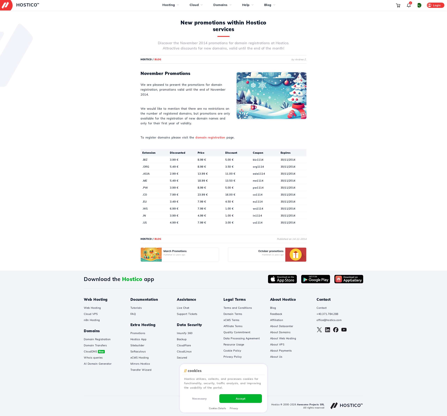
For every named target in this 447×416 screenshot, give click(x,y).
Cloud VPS (91, 314)
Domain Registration (97, 339)
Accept (241, 398)
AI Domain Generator (98, 363)
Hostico (146, 59)
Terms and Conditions (238, 307)
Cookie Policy (232, 350)
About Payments (281, 350)
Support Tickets (187, 314)
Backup (181, 339)
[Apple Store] (282, 282)
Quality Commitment (237, 332)
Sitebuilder (137, 345)
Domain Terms (233, 314)
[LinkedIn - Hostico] (327, 331)
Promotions (137, 333)
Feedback (276, 314)
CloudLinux (184, 351)
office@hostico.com (329, 320)
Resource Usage (234, 344)
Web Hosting (92, 307)
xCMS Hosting (139, 357)
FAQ (133, 314)
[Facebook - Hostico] (336, 331)
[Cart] (398, 5)
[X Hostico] (319, 331)
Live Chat (183, 307)
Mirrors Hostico (140, 363)
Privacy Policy (233, 356)
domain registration (210, 137)
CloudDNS (94, 351)
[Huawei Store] (348, 282)
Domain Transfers (95, 345)
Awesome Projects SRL (310, 404)
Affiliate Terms (233, 326)
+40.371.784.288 (327, 314)
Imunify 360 (185, 333)
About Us (276, 356)
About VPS (277, 344)
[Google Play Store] (315, 282)
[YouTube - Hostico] (344, 331)
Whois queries (93, 357)
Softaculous (138, 351)
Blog (273, 307)
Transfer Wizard (141, 369)
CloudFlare (184, 345)
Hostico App (138, 339)
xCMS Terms (231, 320)
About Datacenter (281, 326)
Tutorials (136, 307)
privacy (234, 408)
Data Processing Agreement (242, 338)
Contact (322, 307)
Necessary (199, 398)
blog (158, 59)
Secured (182, 357)
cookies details (217, 408)
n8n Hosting (92, 320)
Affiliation (276, 320)
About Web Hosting (283, 338)
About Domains (280, 332)
